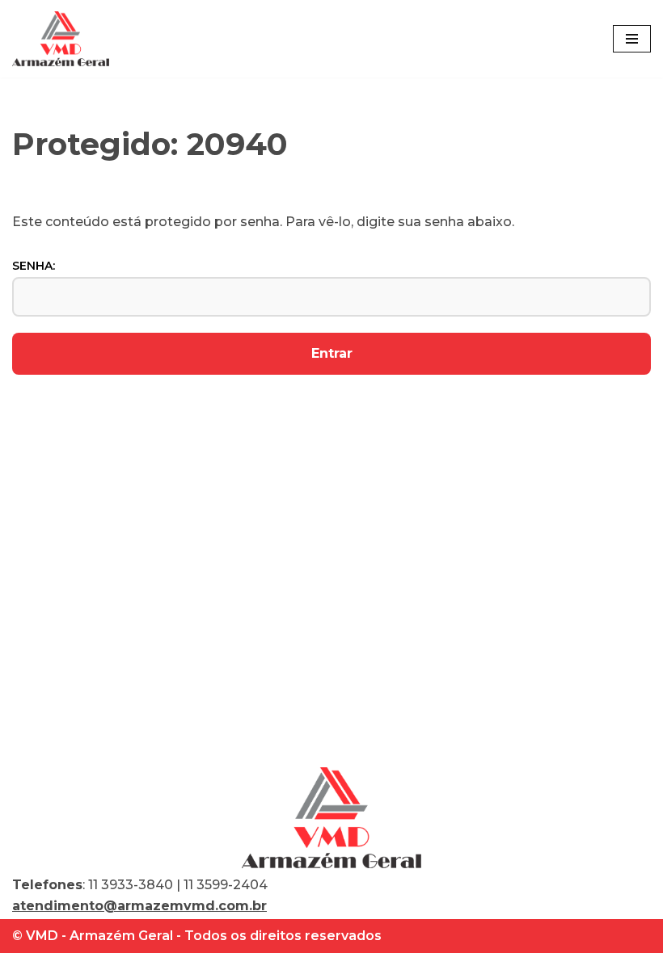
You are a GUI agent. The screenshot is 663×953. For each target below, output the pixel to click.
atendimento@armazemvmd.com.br (139, 905)
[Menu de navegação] (632, 38)
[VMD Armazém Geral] (60, 38)
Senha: (33, 265)
